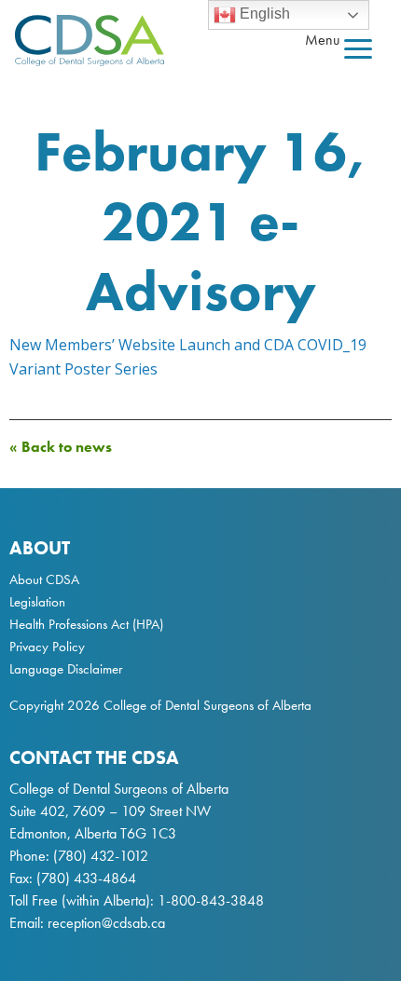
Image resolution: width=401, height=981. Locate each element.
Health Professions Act (69, 624)
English (263, 13)
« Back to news (60, 446)
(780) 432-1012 (100, 855)
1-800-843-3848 (209, 900)
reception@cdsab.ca (106, 923)
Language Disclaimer (65, 669)
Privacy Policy (47, 646)
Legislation (37, 602)
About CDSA (44, 579)
